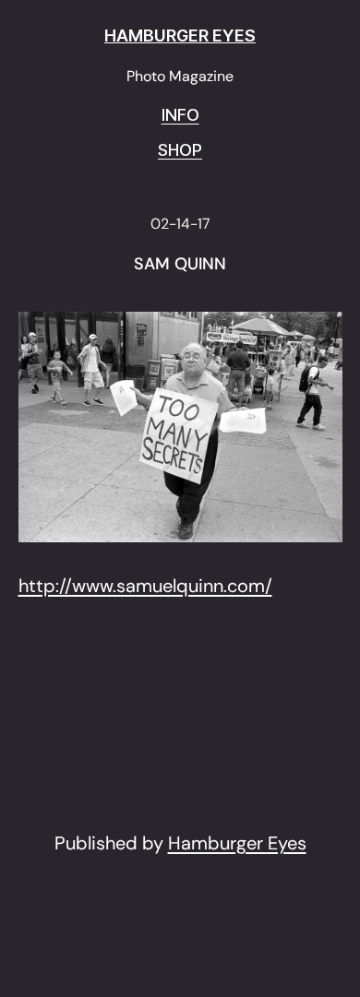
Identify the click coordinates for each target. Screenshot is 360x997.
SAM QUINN (180, 265)
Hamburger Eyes (237, 843)
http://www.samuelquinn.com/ (145, 586)
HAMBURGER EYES (180, 35)
